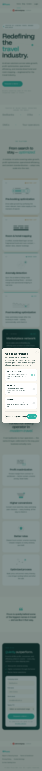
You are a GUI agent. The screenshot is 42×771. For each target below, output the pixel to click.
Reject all (10, 416)
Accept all (32, 416)
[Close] (37, 352)
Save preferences (21, 416)
